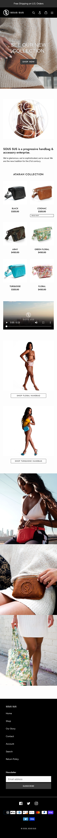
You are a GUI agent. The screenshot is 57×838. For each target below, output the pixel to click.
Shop (8, 721)
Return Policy (12, 759)
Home (9, 713)
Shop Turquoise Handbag (28, 461)
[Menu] (52, 12)
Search (9, 751)
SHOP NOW (28, 61)
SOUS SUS (32, 829)
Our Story (10, 728)
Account (10, 744)
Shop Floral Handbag (28, 395)
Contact (10, 736)
